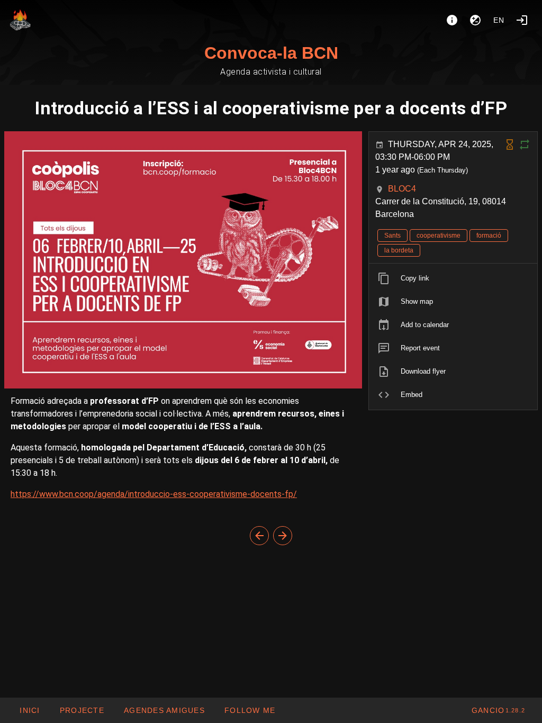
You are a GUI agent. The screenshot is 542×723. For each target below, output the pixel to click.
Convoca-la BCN (271, 52)
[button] (164, 710)
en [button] (499, 20)
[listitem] (453, 278)
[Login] (522, 20)
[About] (452, 20)
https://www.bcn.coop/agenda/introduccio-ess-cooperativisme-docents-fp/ (154, 494)
